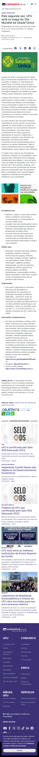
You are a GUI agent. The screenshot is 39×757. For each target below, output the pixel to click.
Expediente (25, 644)
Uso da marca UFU (10, 681)
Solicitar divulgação (28, 698)
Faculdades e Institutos (8, 653)
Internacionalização (10, 677)
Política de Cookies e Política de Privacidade (16, 715)
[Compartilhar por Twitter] (14, 728)
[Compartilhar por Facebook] (10, 728)
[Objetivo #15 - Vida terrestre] (12, 413)
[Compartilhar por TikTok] (23, 728)
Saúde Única (19, 403)
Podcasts (6, 706)
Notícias (24, 648)
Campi (5, 648)
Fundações (7, 670)
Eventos (24, 656)
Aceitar (19, 750)
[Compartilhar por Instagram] (18, 728)
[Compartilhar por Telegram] (32, 728)
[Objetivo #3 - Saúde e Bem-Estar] (4, 413)
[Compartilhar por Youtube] (5, 728)
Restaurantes (8, 666)
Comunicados (26, 652)
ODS (12, 405)
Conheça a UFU (9, 644)
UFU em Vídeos (9, 702)
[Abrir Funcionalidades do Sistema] (32, 4)
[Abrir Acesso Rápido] (27, 4)
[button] (20, 62)
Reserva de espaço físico (28, 703)
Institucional (25, 674)
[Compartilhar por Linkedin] (28, 728)
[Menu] (3, 8)
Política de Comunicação (26, 683)
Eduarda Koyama (9, 35)
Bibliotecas (7, 658)
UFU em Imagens (9, 698)
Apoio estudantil (9, 674)
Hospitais (6, 662)
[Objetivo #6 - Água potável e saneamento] (8, 413)
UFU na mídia (26, 660)
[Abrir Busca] (36, 4)
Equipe (23, 678)
